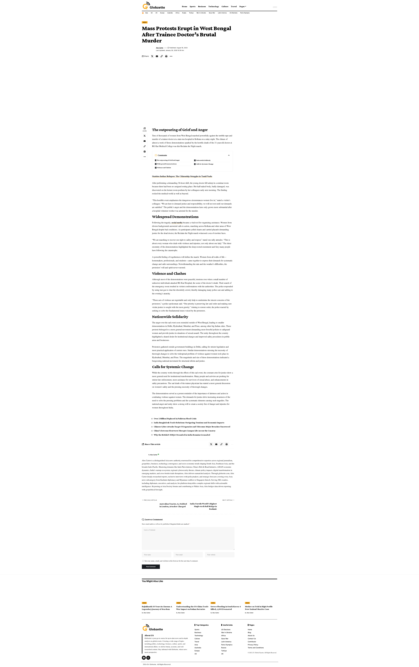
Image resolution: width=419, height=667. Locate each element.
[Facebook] (144, 658)
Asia (146, 13)
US (152, 13)
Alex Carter (159, 48)
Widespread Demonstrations (167, 164)
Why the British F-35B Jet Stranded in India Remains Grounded (182, 435)
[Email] (157, 56)
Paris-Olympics (245, 13)
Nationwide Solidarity (203, 160)
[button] (270, 7)
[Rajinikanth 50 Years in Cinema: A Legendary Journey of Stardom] (158, 594)
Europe (162, 13)
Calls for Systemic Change (204, 164)
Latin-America (222, 13)
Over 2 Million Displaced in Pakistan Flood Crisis (175, 418)
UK (156, 13)
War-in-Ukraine (201, 13)
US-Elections (233, 13)
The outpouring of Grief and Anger (168, 160)
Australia (170, 13)
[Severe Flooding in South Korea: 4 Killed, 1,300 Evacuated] (227, 594)
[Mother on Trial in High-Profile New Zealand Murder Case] (261, 594)
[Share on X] (152, 56)
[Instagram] (148, 658)
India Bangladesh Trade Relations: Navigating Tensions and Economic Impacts (189, 422)
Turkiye (191, 13)
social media (177, 222)
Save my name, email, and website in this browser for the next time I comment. (171, 561)
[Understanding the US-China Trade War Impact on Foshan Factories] (192, 594)
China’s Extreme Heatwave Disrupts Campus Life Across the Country (184, 430)
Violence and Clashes (164, 167)
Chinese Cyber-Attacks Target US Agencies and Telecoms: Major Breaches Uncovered (192, 426)
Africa (177, 13)
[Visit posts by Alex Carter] (144, 455)
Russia (184, 13)
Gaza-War (212, 13)
